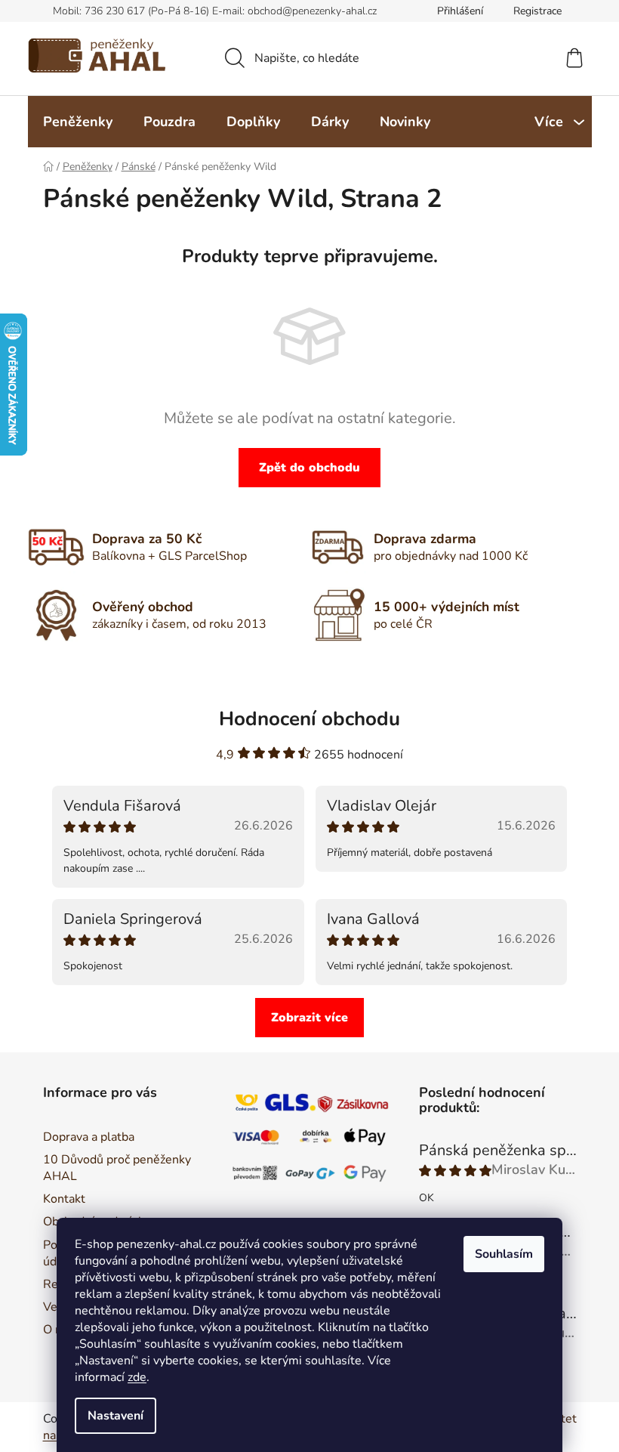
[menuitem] (78, 121)
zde (137, 1377)
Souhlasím (504, 1254)
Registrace (537, 11)
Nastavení (115, 1415)
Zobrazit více (309, 1017)
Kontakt (64, 1199)
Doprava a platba (88, 1137)
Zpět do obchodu (309, 467)
